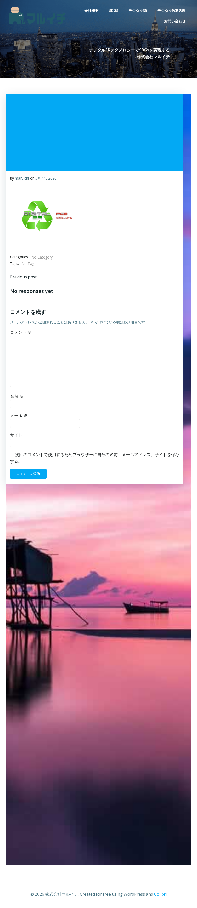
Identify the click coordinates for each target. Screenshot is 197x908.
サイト (16, 435)
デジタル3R (138, 10)
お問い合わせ (175, 21)
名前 (16, 396)
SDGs (113, 10)
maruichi (22, 178)
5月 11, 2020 (45, 178)
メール (18, 416)
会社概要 (91, 10)
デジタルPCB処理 (171, 10)
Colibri (160, 894)
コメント (21, 332)
